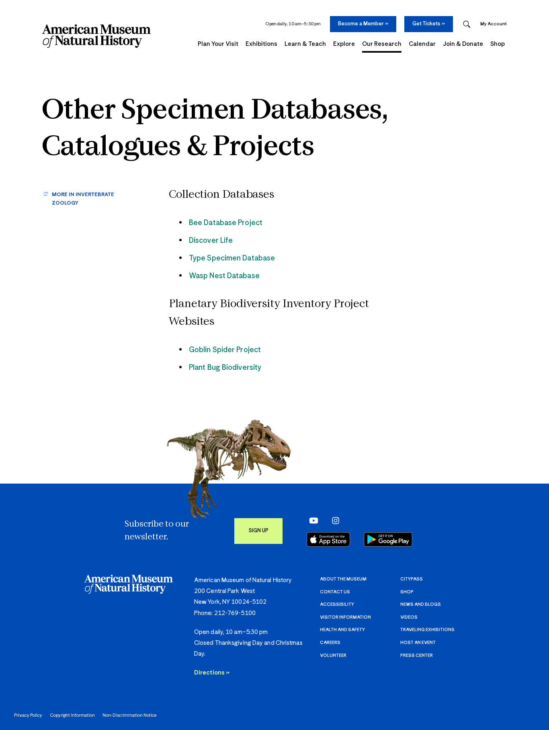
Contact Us (335, 592)
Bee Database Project (225, 223)
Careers (330, 642)
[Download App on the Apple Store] (328, 539)
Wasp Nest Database (224, 276)
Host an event (418, 642)
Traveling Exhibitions (427, 629)
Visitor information (345, 617)
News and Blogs (420, 604)
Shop (407, 592)
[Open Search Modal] (466, 24)
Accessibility (337, 604)
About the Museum (343, 579)
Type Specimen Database (232, 258)
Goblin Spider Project (225, 350)
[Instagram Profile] (333, 520)
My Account (493, 24)
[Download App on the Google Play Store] (388, 539)
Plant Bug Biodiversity (225, 367)
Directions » (211, 673)
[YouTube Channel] (312, 520)
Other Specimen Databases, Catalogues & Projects (215, 129)
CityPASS (411, 579)
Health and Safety (342, 629)
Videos (409, 617)
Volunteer (333, 655)
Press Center (416, 655)
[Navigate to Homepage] (96, 36)
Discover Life (211, 240)
